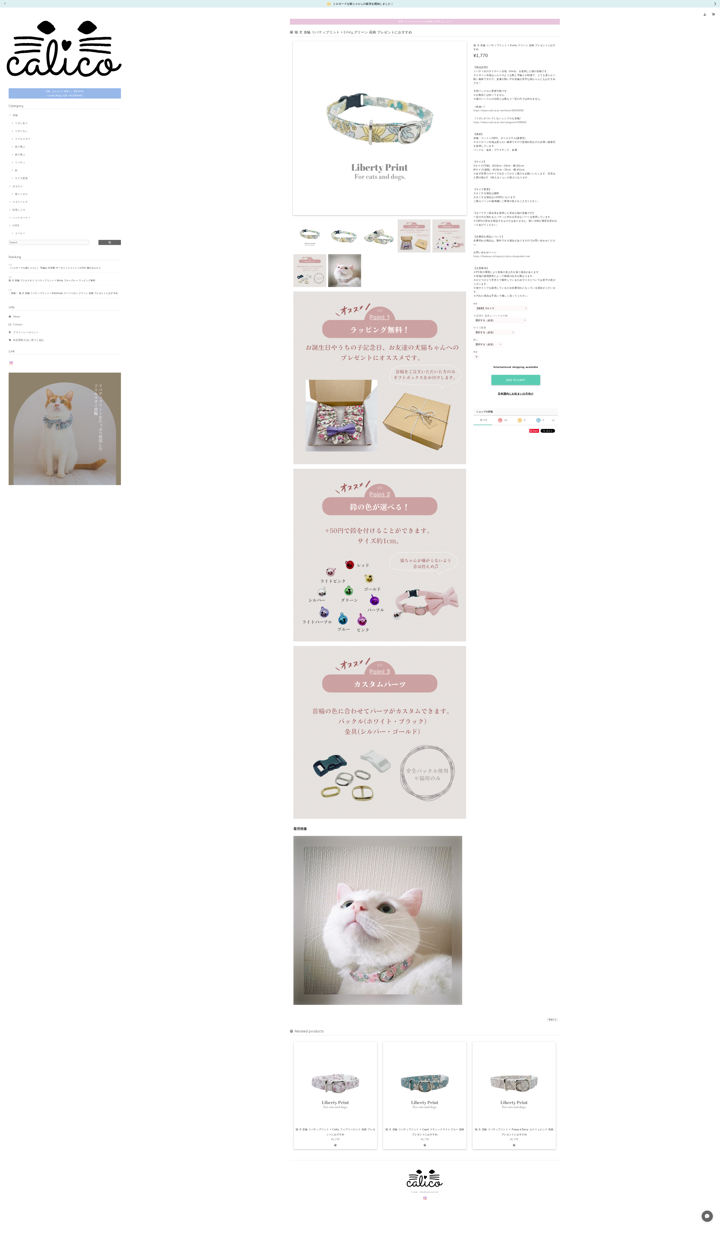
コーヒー (20, 233)
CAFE (16, 225)
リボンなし (21, 131)
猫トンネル (21, 194)
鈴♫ (475, 339)
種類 (475, 304)
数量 (475, 352)
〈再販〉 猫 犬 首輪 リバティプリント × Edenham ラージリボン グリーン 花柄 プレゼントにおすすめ (63, 293)
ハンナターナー (21, 217)
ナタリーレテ (20, 201)
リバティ (20, 162)
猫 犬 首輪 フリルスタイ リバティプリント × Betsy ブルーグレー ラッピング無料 (52, 280)
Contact (17, 324)
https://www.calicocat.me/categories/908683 (499, 122)
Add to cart (515, 380)
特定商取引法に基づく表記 (28, 340)
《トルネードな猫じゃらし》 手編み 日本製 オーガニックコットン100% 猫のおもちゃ (55, 268)
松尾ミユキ (19, 209)
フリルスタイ (22, 138)
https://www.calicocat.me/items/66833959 (498, 110)
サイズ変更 (21, 178)
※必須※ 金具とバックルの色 (490, 315)
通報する (552, 1020)
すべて (484, 420)
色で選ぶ (20, 146)
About (16, 316)
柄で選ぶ (20, 154)
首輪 (15, 115)
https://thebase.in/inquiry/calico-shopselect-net (501, 256)
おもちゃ (18, 186)
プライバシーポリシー (26, 332)
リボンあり (21, 123)
